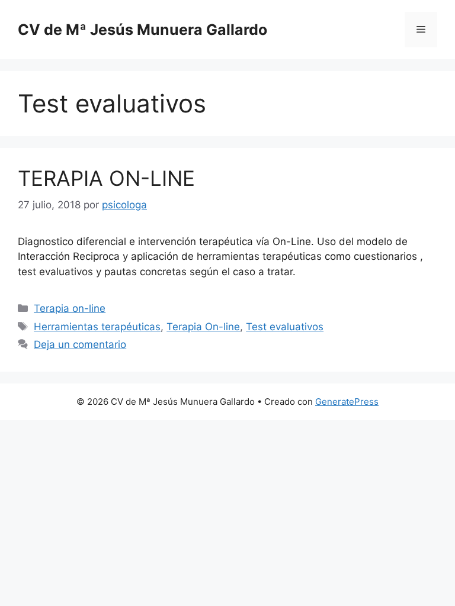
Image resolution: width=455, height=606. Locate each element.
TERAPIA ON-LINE (106, 178)
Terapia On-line (203, 327)
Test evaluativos (284, 327)
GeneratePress (347, 401)
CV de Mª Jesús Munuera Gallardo (142, 29)
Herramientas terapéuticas (97, 327)
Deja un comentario (80, 344)
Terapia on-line (69, 308)
